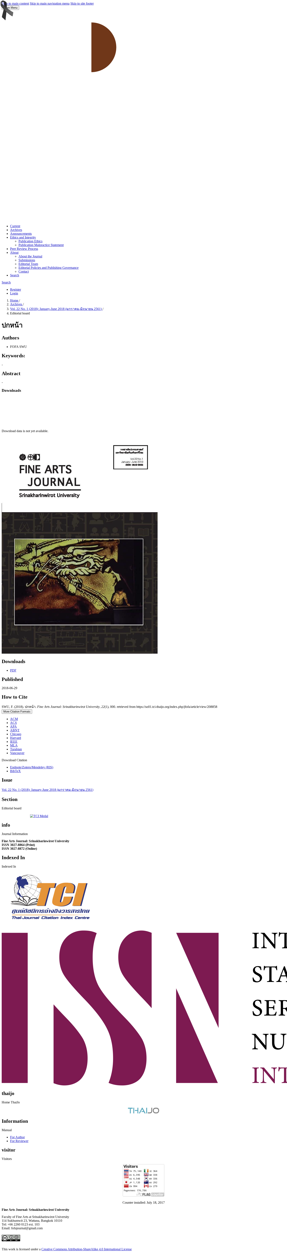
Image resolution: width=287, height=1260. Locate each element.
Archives (16, 230)
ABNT (15, 730)
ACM (14, 719)
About (14, 252)
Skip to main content (15, 3)
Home (14, 300)
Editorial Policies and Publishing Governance (48, 267)
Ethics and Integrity (23, 237)
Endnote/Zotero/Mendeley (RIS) (31, 767)
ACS (13, 722)
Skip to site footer (82, 3)
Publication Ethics (30, 241)
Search (14, 275)
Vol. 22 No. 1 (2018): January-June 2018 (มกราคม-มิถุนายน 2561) (56, 309)
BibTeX (15, 771)
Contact (23, 271)
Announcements (21, 233)
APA (13, 726)
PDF (13, 670)
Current (15, 226)
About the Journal (30, 256)
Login (14, 293)
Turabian (16, 749)
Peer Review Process (24, 249)
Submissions (26, 260)
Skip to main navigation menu (50, 3)
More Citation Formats (16, 711)
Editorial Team (28, 264)
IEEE (13, 741)
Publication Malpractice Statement (41, 245)
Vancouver (17, 753)
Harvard (15, 738)
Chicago (15, 734)
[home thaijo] (143, 1112)
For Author (17, 1137)
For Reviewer (19, 1141)
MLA (14, 745)
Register (15, 289)
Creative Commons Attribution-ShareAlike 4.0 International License (86, 1249)
